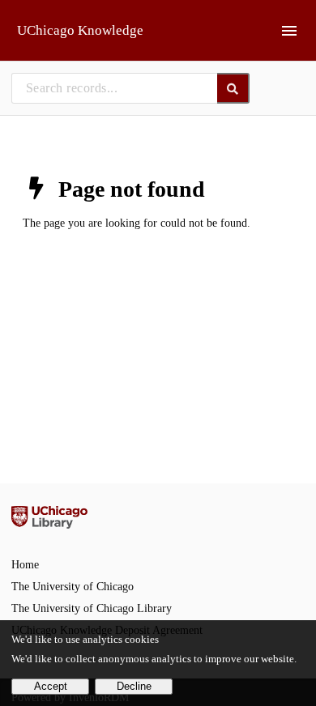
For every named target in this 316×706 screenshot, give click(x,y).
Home (25, 565)
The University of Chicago (72, 587)
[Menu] (289, 30)
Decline (134, 686)
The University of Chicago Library (91, 608)
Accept (50, 686)
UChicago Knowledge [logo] (80, 30)
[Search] (233, 88)
